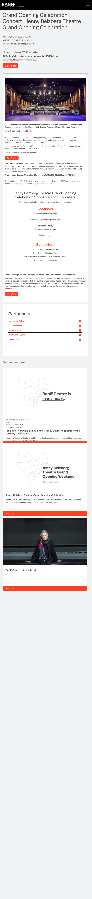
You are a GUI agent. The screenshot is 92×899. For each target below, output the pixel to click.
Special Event (13, 362)
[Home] (13, 4)
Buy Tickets (11, 158)
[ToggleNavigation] (88, 5)
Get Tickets (10, 66)
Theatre (22, 362)
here (29, 131)
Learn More (11, 294)
